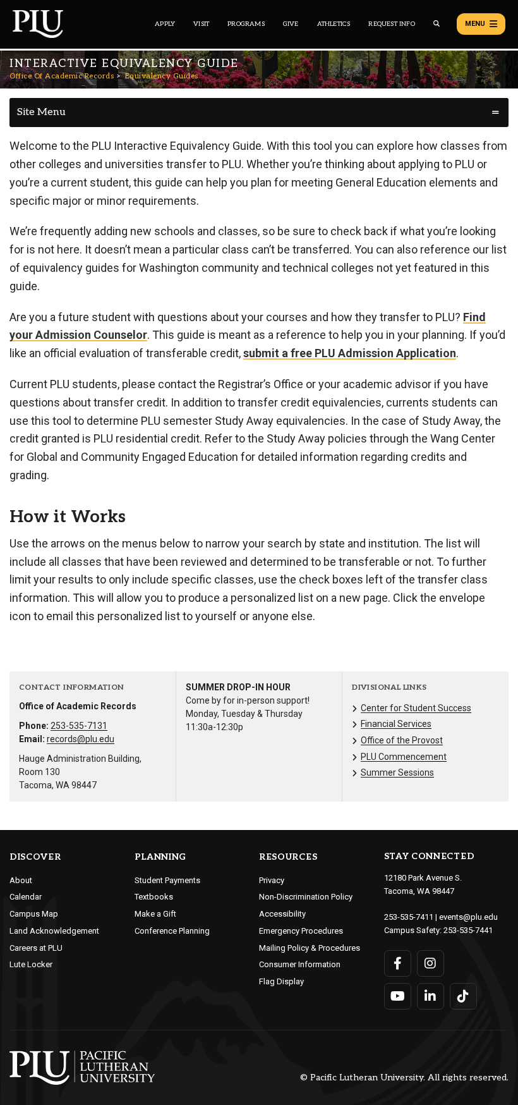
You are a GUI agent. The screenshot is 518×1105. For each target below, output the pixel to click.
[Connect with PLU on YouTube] (397, 996)
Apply (165, 24)
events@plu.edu (468, 917)
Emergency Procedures (301, 931)
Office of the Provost (402, 740)
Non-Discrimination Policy (305, 896)
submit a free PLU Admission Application (349, 353)
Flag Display (281, 981)
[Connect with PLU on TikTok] (463, 996)
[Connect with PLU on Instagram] (430, 963)
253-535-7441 (468, 930)
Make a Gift (155, 914)
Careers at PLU (36, 948)
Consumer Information (299, 964)
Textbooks (154, 896)
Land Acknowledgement (54, 931)
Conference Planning (172, 931)
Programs (246, 24)
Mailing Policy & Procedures (309, 948)
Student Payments (167, 880)
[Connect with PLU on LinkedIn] (430, 996)
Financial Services (396, 724)
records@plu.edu (80, 739)
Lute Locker (30, 964)
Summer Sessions (397, 772)
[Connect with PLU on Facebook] (397, 963)
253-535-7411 (408, 917)
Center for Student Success (416, 708)
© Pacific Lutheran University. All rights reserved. (404, 1078)
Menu (475, 24)
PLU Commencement (404, 757)
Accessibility (282, 914)
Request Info (391, 24)
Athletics (334, 24)
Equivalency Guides (161, 76)
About (20, 880)
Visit (201, 24)
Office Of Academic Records (61, 76)
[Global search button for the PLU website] (436, 24)
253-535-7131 (79, 726)
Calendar (25, 896)
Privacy (271, 880)
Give (291, 24)
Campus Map (33, 914)
